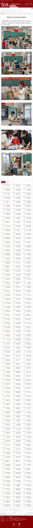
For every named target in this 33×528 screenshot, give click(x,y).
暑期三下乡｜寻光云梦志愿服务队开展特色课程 (8, 323)
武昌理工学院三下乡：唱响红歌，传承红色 (29, 331)
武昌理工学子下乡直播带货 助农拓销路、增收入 (29, 291)
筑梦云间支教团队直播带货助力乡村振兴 (18, 340)
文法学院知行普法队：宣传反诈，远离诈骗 (8, 344)
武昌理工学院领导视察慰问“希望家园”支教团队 (18, 417)
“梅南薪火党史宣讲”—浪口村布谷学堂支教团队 (8, 380)
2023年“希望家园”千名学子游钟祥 (8, 295)
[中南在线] (4, 4)
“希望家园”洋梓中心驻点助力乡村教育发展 (18, 396)
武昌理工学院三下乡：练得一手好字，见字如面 (8, 396)
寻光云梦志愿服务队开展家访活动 (8, 206)
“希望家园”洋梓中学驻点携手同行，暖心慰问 (18, 267)
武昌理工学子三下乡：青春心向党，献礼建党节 (8, 489)
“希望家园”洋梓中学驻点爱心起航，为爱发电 (29, 429)
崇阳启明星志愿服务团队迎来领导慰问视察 (8, 413)
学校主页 (26, 3)
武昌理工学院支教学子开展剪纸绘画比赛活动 (29, 226)
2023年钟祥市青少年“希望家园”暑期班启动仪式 (8, 485)
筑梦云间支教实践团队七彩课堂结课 (18, 206)
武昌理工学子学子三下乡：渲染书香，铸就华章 (8, 186)
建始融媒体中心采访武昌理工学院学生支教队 (18, 392)
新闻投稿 (30, 3)
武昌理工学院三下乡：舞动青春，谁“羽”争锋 (8, 315)
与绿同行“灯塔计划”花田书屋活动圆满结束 (18, 246)
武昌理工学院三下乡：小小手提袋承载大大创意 (29, 392)
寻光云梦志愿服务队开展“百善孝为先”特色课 (18, 190)
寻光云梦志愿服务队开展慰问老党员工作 (18, 198)
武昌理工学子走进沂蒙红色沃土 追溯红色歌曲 (18, 186)
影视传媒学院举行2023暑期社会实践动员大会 (29, 506)
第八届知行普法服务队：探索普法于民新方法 (18, 271)
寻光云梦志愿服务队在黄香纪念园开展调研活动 (29, 202)
